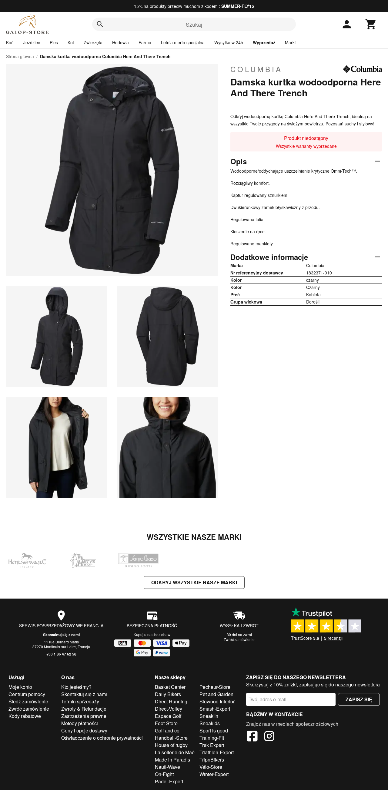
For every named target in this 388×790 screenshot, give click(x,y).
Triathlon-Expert (216, 752)
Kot (71, 42)
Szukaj (194, 24)
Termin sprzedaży (80, 701)
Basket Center (170, 686)
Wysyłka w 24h (228, 42)
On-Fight (164, 774)
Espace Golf (168, 715)
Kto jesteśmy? (76, 686)
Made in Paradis (172, 759)
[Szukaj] (100, 24)
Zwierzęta (93, 42)
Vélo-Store (210, 766)
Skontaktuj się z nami (61, 634)
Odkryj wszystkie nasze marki (194, 582)
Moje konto (20, 686)
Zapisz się (359, 699)
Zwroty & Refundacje (83, 708)
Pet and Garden (216, 694)
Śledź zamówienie (28, 701)
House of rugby (171, 745)
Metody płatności (79, 723)
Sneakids (209, 723)
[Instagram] (269, 737)
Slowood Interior (217, 701)
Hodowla (120, 42)
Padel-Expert (169, 781)
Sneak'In (208, 715)
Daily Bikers (168, 694)
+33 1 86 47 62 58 (61, 654)
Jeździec (31, 42)
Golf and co (167, 730)
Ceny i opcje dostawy (84, 730)
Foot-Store (166, 723)
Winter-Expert (214, 774)
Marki (290, 42)
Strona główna (20, 56)
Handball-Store (171, 737)
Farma (145, 42)
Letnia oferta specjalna (183, 42)
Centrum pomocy (26, 694)
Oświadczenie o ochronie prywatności (102, 737)
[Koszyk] (371, 24)
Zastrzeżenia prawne (83, 715)
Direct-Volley (168, 708)
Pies (54, 42)
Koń (10, 42)
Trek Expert (211, 745)
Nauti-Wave (167, 766)
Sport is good (213, 730)
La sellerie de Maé (175, 752)
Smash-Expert (214, 708)
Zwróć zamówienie (239, 639)
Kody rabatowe (24, 715)
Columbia (256, 69)
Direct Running (171, 701)
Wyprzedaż (264, 42)
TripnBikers (211, 759)
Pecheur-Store (214, 686)
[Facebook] (252, 737)
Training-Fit (211, 737)
